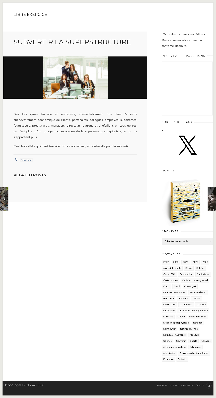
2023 (176, 262)
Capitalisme (203, 274)
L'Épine (196, 298)
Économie (168, 359)
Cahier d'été (186, 274)
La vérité (201, 304)
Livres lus (168, 316)
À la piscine (169, 353)
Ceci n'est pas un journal (195, 280)
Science (167, 341)
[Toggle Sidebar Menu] (200, 14)
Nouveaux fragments (174, 335)
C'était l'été (169, 274)
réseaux (194, 335)
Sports (193, 341)
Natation (197, 322)
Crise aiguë (190, 286)
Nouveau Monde (189, 329)
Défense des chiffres (174, 292)
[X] (187, 157)
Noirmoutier (169, 329)
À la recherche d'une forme (194, 353)
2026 (205, 262)
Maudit (181, 316)
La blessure (169, 304)
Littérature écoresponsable (193, 310)
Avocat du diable (172, 268)
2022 (166, 262)
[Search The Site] (209, 386)
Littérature (169, 310)
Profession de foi (168, 385)
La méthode (186, 304)
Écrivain (182, 359)
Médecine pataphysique (176, 322)
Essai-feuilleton (198, 292)
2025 (195, 262)
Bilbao (188, 268)
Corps (166, 286)
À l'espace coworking (174, 347)
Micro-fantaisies (198, 316)
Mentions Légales (193, 385)
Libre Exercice (30, 14)
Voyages (206, 341)
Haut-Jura (168, 298)
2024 (185, 262)
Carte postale (170, 280)
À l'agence (195, 347)
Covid (177, 286)
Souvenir (181, 341)
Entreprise (26, 160)
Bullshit (200, 268)
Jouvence (183, 298)
